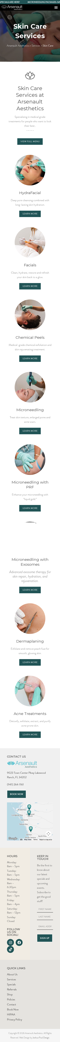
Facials (30, 265)
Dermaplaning (30, 641)
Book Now (13, 1009)
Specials (11, 984)
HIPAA (11, 1014)
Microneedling (30, 410)
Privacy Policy (14, 1019)
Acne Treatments (30, 713)
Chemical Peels (30, 337)
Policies (11, 999)
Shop (10, 994)
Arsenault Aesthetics (18, 45)
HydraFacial (30, 192)
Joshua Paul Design (41, 1037)
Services (36, 45)
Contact (11, 1004)
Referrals (12, 989)
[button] (56, 7)
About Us (12, 974)
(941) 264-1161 (15, 784)
